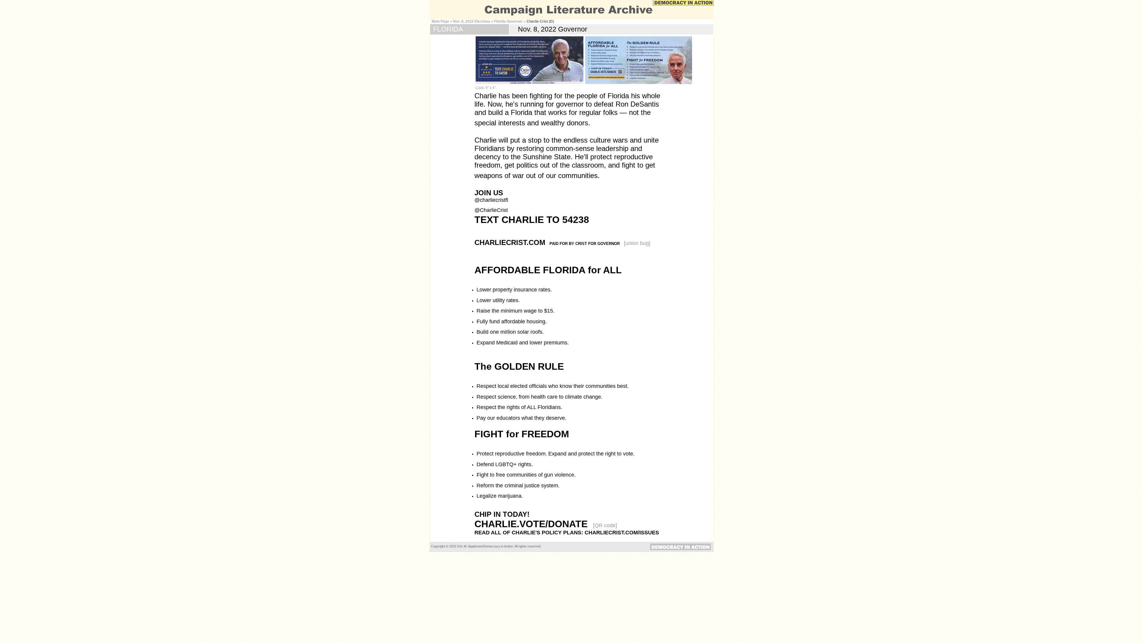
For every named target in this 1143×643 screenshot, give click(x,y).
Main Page (440, 21)
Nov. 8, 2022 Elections (471, 21)
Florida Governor (508, 21)
